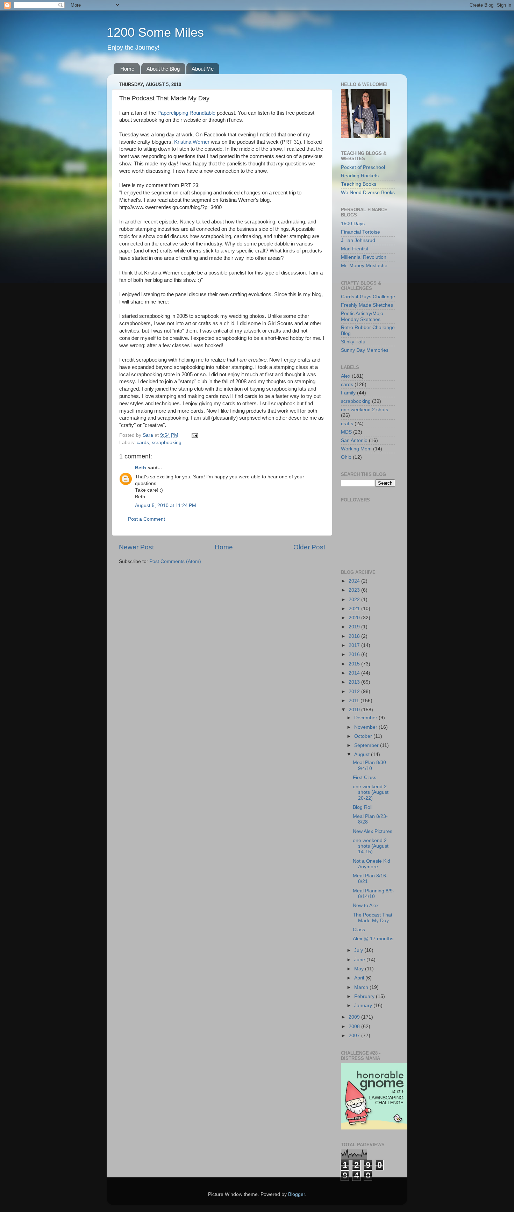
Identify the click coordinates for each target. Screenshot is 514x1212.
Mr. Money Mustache (364, 265)
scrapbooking (166, 442)
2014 (355, 673)
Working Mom (356, 448)
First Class (364, 777)
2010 (355, 709)
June (360, 959)
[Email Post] (194, 435)
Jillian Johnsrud (358, 240)
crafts (347, 423)
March (362, 987)
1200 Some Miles (155, 32)
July (359, 950)
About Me (203, 69)
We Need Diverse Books (368, 192)
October (363, 736)
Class (359, 929)
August (362, 754)
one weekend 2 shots (364, 409)
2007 (355, 1035)
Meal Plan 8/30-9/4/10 (370, 765)
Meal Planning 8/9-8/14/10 (373, 893)
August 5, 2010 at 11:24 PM (165, 505)
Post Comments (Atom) (175, 561)
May (359, 968)
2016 (355, 654)
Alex (345, 376)
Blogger (296, 1194)
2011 (354, 700)
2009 (355, 1017)
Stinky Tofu (353, 341)
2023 (355, 590)
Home (127, 69)
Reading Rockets (360, 175)
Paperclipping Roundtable (186, 113)
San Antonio (354, 440)
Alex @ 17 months (373, 938)
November (366, 727)
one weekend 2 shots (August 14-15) (370, 846)
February (365, 996)
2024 (355, 581)
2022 (355, 599)
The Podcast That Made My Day (372, 917)
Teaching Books (358, 184)
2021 (355, 608)
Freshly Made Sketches (367, 305)
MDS (346, 432)
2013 (355, 682)
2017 (355, 645)
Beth (140, 467)
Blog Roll (362, 807)
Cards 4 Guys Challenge (368, 296)
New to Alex (366, 905)
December (366, 717)
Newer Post (136, 547)
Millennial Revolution (363, 257)
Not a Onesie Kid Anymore (371, 863)
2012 (355, 691)
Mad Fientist (354, 248)
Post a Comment (146, 519)
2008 (355, 1026)
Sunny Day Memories (364, 350)
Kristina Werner (191, 142)
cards (143, 442)
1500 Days (353, 223)
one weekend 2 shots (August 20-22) (370, 792)
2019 (355, 626)
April (359, 978)
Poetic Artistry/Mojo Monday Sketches (362, 316)
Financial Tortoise (360, 232)
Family (348, 392)
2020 (355, 617)
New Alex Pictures (372, 831)
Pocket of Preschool (363, 167)
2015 (355, 663)
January (363, 1005)
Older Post (309, 547)
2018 (355, 636)
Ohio (346, 457)
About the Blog (163, 69)
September (367, 745)
